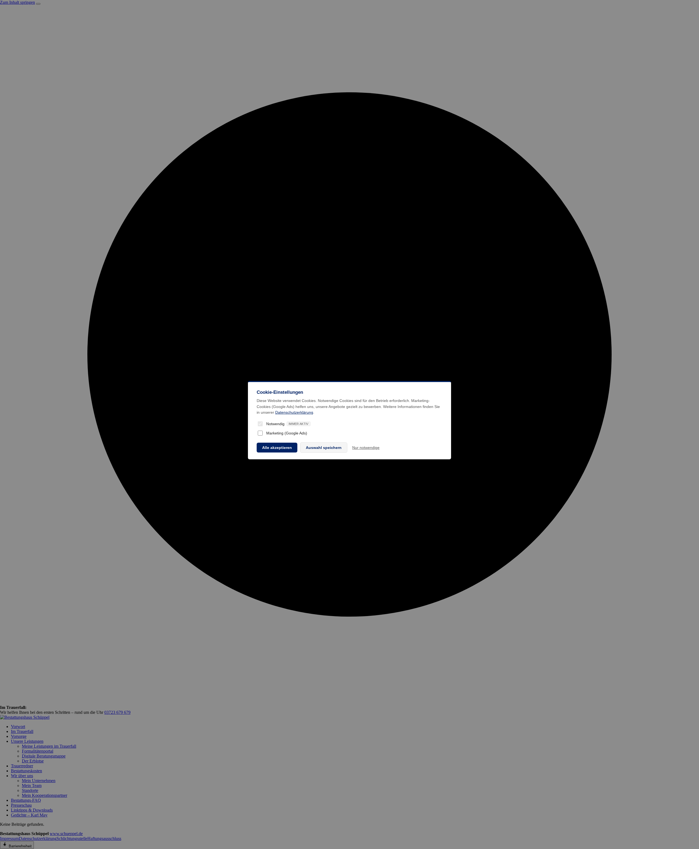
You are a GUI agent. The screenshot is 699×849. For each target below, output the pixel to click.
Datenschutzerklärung (294, 412)
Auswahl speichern (324, 447)
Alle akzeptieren (277, 447)
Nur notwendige (366, 447)
